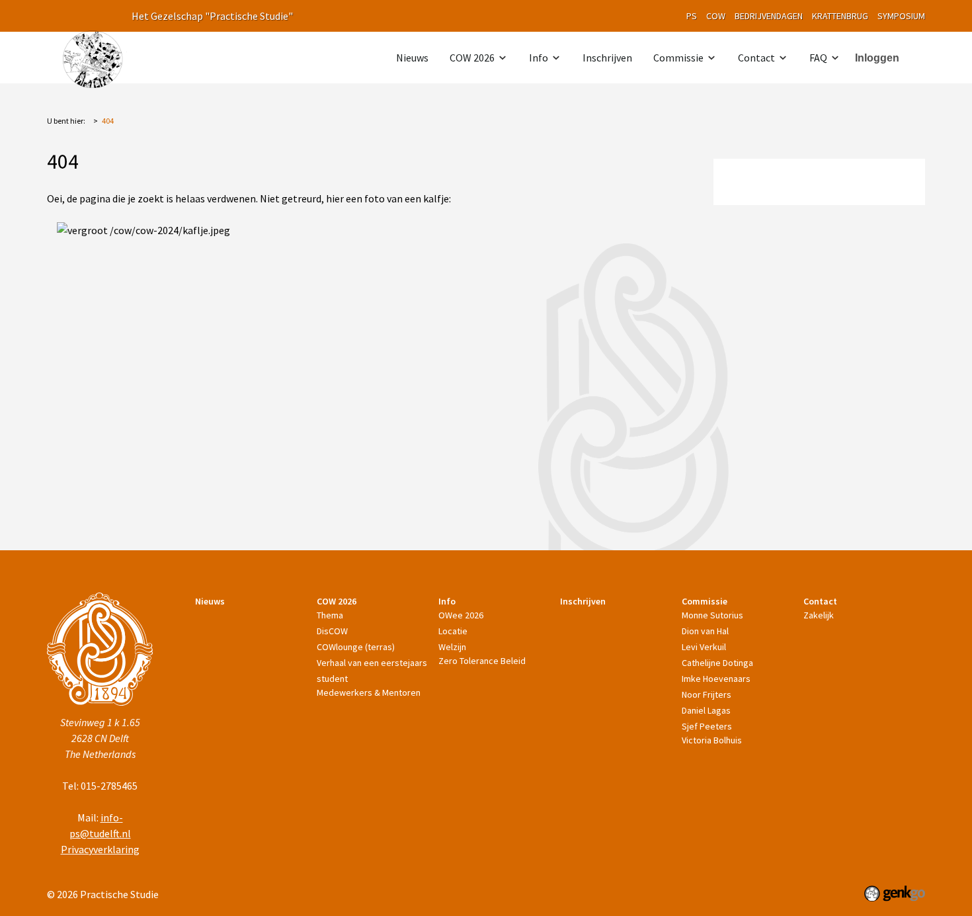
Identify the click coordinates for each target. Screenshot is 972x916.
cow (715, 16)
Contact (756, 57)
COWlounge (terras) (356, 647)
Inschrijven (607, 57)
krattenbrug (840, 16)
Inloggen (877, 57)
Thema (330, 615)
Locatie (452, 631)
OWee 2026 (460, 615)
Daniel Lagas (706, 710)
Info (538, 57)
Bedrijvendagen (769, 16)
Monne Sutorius (712, 615)
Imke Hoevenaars (716, 679)
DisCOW (332, 631)
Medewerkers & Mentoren (369, 692)
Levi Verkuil (704, 647)
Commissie (678, 57)
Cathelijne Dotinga (717, 663)
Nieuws (412, 57)
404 (108, 121)
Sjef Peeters (707, 726)
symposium (901, 16)
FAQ (818, 57)
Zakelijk (818, 615)
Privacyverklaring (100, 849)
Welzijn (452, 647)
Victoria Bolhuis (712, 740)
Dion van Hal (705, 631)
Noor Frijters (706, 694)
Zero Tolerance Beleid (482, 661)
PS (691, 16)
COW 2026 (472, 57)
